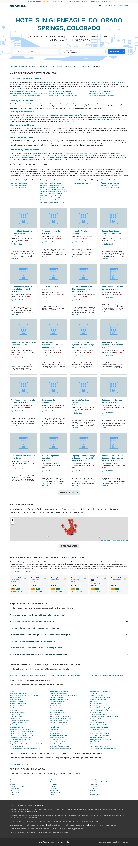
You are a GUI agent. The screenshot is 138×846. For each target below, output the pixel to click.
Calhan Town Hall (15, 714)
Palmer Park (94, 693)
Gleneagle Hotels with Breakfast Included (53, 191)
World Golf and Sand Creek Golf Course (103, 748)
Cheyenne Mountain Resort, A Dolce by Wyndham (47, 115)
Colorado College (15, 725)
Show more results (69, 492)
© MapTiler (109, 540)
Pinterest (65, 832)
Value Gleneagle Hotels (21, 137)
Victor (92, 792)
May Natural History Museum (59, 720)
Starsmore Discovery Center (53, 157)
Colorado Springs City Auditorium (30, 157)
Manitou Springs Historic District (100, 782)
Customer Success (57, 829)
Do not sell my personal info (73, 829)
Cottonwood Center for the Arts (20, 740)
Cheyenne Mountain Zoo (18, 723)
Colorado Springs (85, 66)
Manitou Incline (55, 714)
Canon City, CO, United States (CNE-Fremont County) (27, 675)
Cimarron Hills (14, 788)
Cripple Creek (14, 792)
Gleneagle (53, 788)
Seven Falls (93, 720)
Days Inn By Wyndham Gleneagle (100, 91)
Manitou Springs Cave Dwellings (60, 716)
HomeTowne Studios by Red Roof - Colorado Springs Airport (71, 104)
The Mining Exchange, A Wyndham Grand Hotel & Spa (75, 155)
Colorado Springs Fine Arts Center (21, 733)
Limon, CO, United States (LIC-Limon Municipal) (65, 675)
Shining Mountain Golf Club (98, 723)
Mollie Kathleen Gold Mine (58, 735)
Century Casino (15, 718)
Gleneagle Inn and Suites (22, 125)
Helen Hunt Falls (55, 708)
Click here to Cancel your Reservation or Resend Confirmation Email (32, 821)
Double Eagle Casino (17, 746)
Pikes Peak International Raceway (101, 710)
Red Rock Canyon (96, 712)
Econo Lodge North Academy (40, 104)
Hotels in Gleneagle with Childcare (51, 200)
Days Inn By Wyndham (17, 84)
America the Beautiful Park (18, 693)
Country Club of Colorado (18, 742)
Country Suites (60, 130)
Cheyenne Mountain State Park (20, 720)
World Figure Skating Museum (99, 746)
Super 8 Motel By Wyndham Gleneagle (22, 91)
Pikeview (93, 788)
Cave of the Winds (16, 716)
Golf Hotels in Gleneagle (109, 185)
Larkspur (52, 794)
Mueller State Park (56, 740)
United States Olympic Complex (100, 733)
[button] (70, 523)
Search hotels (117, 51)
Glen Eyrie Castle (55, 704)
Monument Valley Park (57, 737)
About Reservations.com (18, 829)
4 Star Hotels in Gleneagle (18, 183)
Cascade (13, 784)
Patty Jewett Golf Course (98, 695)
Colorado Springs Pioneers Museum (21, 735)
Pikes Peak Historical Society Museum (102, 708)
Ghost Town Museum (57, 701)
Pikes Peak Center (96, 704)
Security (92, 790)
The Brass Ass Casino (97, 729)
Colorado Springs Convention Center (22, 731)
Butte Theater (14, 710)
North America (23, 66)
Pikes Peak (93, 701)
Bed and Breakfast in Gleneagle (81, 183)
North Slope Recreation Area (59, 746)
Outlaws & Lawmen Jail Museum (100, 691)
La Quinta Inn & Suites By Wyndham (112, 82)
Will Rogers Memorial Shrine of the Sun (102, 740)
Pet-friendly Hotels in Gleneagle (111, 187)
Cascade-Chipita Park (17, 786)
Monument (93, 784)
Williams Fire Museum (97, 742)
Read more (14, 258)
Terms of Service (43, 842)
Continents (13, 66)
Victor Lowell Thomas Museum (100, 735)
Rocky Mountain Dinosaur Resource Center (104, 716)
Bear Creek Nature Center (18, 704)
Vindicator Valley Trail (97, 737)
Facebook (32, 832)
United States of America (39, 66)
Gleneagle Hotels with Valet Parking (52, 202)
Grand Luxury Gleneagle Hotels (25, 150)
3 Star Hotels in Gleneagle (18, 185)
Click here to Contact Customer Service (85, 821)
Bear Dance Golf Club (17, 706)
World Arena (94, 744)
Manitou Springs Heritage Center (60, 718)
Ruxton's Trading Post (97, 718)
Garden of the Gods (56, 697)
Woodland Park (95, 794)
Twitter (38, 832)
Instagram (51, 832)
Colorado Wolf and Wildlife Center (21, 737)
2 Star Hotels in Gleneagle (18, 187)
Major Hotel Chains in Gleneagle (25, 79)
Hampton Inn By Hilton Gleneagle (60, 91)
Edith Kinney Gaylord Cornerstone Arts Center (25, 748)
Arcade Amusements (16, 699)
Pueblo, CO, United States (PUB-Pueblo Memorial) (106, 675)
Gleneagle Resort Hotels (22, 112)
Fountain (52, 786)
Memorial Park (54, 727)
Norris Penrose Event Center (59, 744)
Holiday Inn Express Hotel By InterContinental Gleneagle (28, 93)
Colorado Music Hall (16, 727)
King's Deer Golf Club (57, 712)
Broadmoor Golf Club (17, 708)
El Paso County (55, 780)
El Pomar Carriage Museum (59, 693)
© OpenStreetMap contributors (120, 540)
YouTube (44, 832)
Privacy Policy (54, 842)
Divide (12, 794)
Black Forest (14, 780)
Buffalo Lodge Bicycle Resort (74, 115)
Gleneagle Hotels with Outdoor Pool (52, 187)
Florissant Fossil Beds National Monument (63, 695)
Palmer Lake (94, 786)
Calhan (12, 782)
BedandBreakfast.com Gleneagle (99, 93)
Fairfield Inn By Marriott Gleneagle (60, 93)
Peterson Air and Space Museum (100, 697)
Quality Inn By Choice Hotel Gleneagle (101, 95)
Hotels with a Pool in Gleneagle (50, 183)
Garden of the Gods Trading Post (61, 699)
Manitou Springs (95, 780)
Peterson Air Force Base (98, 699)
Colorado (52, 66)
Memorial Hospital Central (58, 725)
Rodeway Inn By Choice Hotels (90, 82)
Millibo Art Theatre (56, 731)
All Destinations (32, 829)
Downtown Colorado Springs (19, 764)
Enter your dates (69, 546)
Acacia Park (13, 691)
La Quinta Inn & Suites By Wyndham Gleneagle (25, 95)
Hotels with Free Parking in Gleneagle (52, 198)
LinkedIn (58, 832)
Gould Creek (54, 790)
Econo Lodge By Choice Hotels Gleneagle (63, 95)
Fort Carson (54, 784)
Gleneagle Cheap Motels (22, 100)
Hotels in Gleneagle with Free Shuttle (52, 189)
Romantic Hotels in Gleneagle (111, 183)
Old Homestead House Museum (60, 748)
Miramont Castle (55, 733)
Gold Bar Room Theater (57, 706)
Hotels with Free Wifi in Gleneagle (51, 193)
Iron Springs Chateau (57, 710)
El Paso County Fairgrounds (59, 691)
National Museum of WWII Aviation (61, 742)
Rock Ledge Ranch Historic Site (100, 714)
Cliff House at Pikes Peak (28, 155)
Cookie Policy (65, 842)
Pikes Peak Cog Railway (97, 706)
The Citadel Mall (95, 731)
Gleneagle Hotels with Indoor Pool (51, 185)
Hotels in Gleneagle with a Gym (50, 196)
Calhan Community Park (17, 712)
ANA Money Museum (16, 697)
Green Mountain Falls (57, 792)
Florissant (53, 782)
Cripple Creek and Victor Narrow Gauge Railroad (26, 744)
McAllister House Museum (58, 723)
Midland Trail (54, 729)
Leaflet (104, 540)
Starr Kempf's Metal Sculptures (100, 725)
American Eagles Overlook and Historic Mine (24, 695)
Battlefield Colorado (16, 701)
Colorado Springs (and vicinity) (67, 66)
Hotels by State (44, 829)
